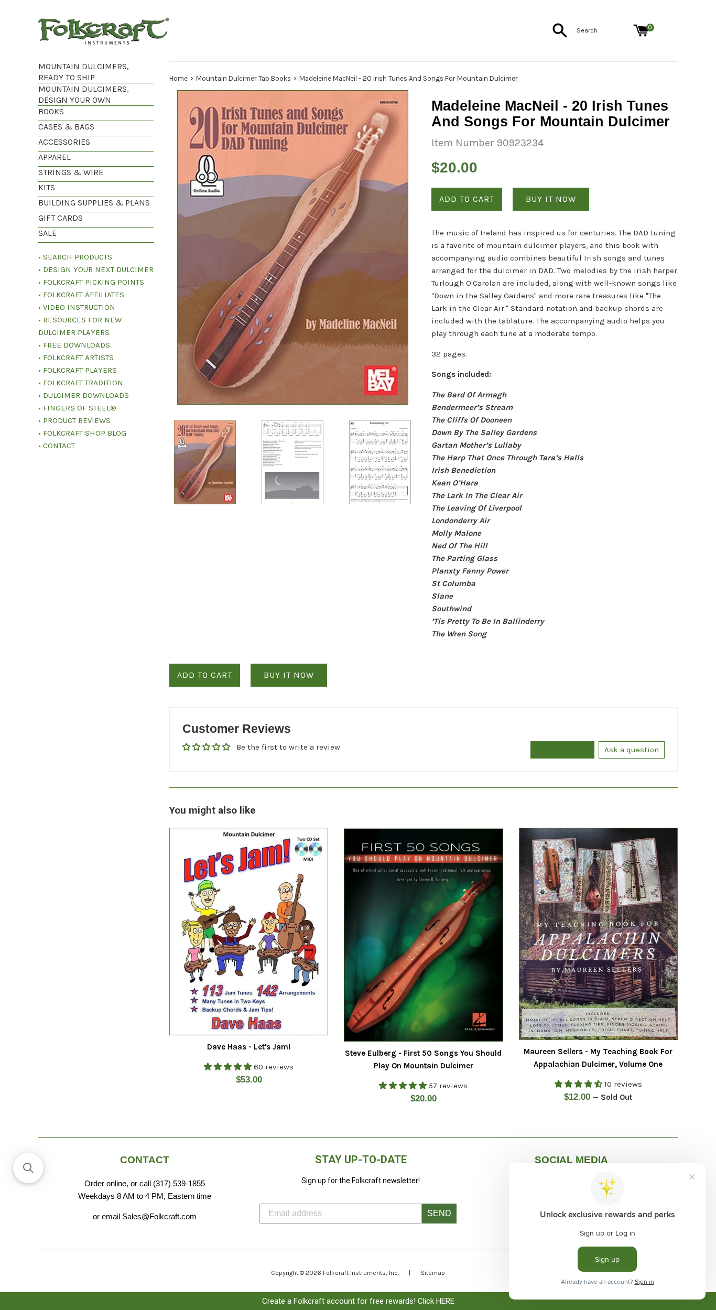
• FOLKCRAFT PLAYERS (77, 370)
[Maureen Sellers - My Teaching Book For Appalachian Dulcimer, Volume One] (598, 934)
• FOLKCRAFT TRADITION (80, 382)
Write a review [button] (562, 749)
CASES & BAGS (66, 127)
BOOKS (51, 111)
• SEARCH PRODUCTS (75, 257)
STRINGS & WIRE (70, 172)
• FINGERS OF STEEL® (77, 408)
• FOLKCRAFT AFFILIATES (81, 294)
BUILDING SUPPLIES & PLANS (94, 203)
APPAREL (54, 157)
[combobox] (602, 30)
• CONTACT (56, 445)
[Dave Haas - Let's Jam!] (248, 932)
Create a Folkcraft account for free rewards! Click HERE (358, 1301)
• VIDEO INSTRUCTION (76, 307)
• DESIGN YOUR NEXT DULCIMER (96, 269)
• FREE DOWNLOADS (74, 345)
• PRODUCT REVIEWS (74, 420)
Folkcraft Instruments (354, 1272)
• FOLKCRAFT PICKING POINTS (91, 282)
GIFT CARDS (60, 218)
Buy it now (551, 199)
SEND (439, 1213)
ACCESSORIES (64, 142)
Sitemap (432, 1272)
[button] (28, 1168)
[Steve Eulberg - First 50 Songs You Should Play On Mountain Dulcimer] (423, 935)
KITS (46, 187)
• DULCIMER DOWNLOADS (83, 395)
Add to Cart (204, 675)
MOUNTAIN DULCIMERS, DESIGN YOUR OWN (83, 94)
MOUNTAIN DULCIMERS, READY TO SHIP (83, 71)
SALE (47, 233)
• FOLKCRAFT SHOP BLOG (82, 433)
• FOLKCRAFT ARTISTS (76, 357)
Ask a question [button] (631, 749)
